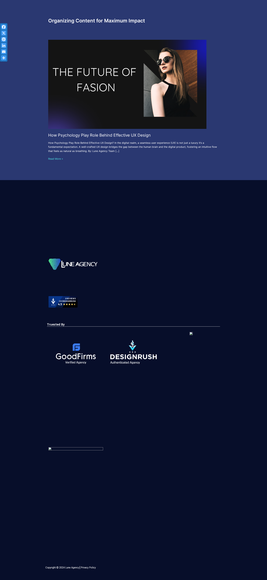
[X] (4, 33)
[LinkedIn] (4, 45)
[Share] (4, 58)
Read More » (55, 158)
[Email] (4, 52)
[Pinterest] (4, 39)
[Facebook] (4, 27)
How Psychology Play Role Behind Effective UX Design (99, 135)
